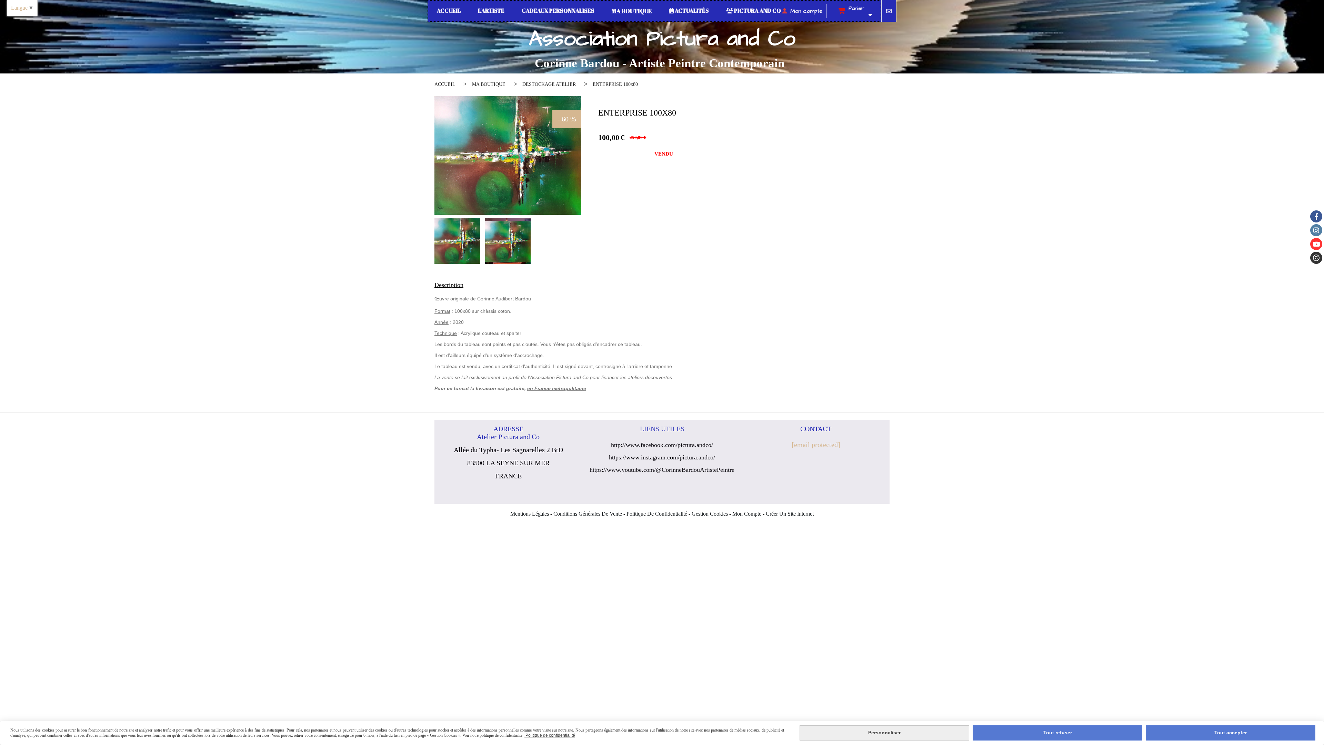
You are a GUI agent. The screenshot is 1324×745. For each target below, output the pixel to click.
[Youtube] (1316, 244)
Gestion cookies (710, 514)
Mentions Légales (529, 514)
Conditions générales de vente (587, 514)
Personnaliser (884, 732)
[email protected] (816, 444)
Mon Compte (746, 514)
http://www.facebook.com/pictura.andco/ (662, 444)
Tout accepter (1230, 732)
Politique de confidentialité (656, 514)
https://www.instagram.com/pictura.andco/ (662, 457)
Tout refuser (1057, 732)
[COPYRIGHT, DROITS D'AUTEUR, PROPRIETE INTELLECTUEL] (1316, 258)
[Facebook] (1316, 216)
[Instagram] (1316, 230)
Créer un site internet (790, 514)
